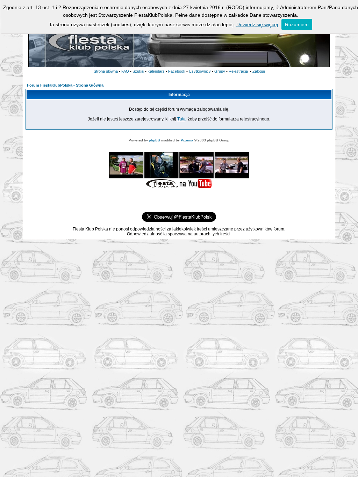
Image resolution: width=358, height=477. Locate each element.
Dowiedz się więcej (257, 24)
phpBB (154, 140)
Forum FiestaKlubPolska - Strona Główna (65, 85)
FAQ (125, 71)
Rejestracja (238, 71)
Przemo (187, 140)
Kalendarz (156, 71)
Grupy (219, 71)
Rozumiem (297, 24)
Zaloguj (258, 71)
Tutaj (182, 119)
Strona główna (106, 71)
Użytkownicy (200, 71)
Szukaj (138, 71)
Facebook (176, 71)
